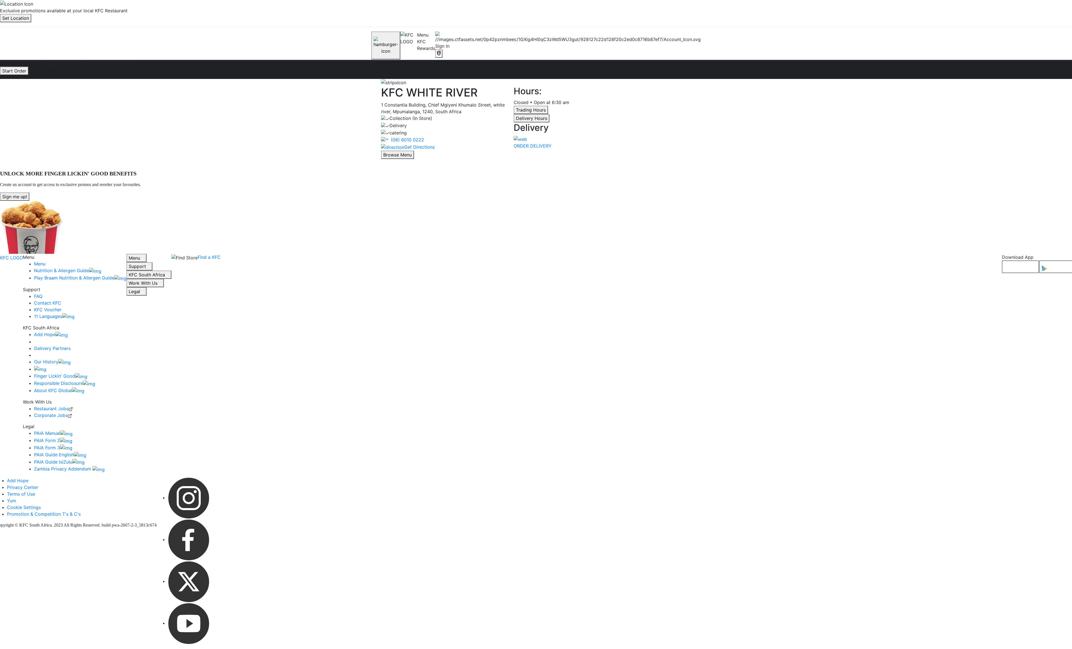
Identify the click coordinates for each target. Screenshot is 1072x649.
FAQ (38, 296)
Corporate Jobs (51, 415)
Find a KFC (209, 257)
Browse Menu (397, 155)
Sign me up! (14, 196)
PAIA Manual (47, 433)
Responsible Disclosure (58, 383)
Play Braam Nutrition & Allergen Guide (74, 278)
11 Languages (48, 316)
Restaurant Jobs (51, 408)
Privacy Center (22, 487)
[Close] (385, 45)
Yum (11, 500)
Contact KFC (47, 303)
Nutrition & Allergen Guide (61, 270)
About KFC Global (53, 390)
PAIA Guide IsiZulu (53, 462)
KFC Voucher (47, 309)
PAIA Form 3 (47, 447)
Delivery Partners (52, 348)
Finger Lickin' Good (54, 376)
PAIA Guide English (54, 454)
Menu (40, 264)
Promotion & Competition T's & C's (44, 514)
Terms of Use (21, 494)
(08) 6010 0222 (407, 140)
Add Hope (45, 334)
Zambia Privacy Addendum (63, 469)
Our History (46, 362)
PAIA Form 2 (47, 440)
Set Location (15, 18)
